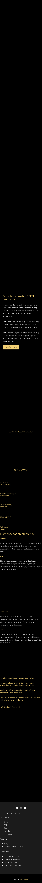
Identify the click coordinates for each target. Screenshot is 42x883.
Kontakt (7, 831)
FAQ (5, 825)
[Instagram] (21, 808)
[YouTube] (25, 808)
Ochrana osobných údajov (13, 865)
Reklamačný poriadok (11, 862)
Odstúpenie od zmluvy (12, 859)
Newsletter (8, 834)
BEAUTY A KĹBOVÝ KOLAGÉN (21, 432)
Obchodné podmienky (11, 856)
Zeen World (24, 880)
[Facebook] (17, 808)
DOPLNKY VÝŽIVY (21, 470)
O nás (6, 822)
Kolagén (7, 844)
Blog (5, 828)
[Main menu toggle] (6, 12)
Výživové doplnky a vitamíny (14, 846)
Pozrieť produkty (11, 347)
